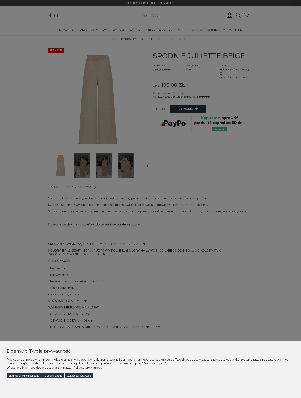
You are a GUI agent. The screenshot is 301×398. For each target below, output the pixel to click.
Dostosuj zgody (53, 375)
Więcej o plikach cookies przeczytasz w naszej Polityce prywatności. (55, 367)
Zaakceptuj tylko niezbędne (24, 375)
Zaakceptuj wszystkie (79, 375)
